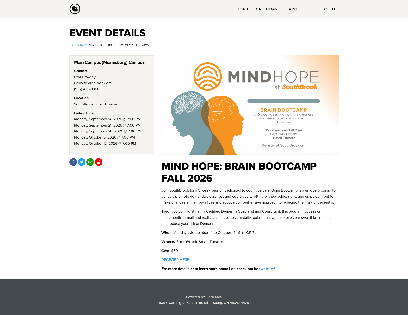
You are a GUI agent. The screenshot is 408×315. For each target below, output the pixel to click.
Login (328, 9)
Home (242, 9)
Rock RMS (214, 297)
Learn (291, 9)
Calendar (267, 9)
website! (268, 269)
